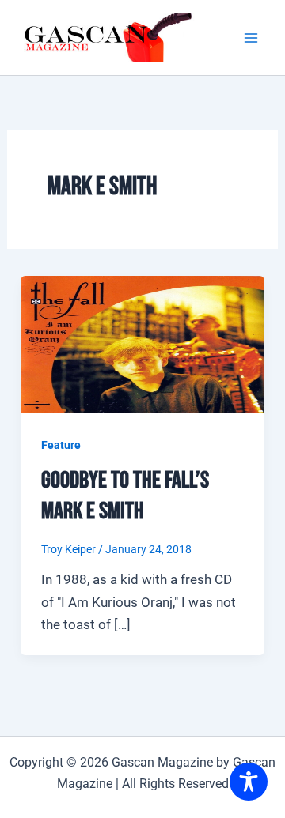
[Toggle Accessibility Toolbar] (248, 781)
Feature (61, 445)
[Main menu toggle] (252, 38)
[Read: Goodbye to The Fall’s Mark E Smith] (142, 343)
